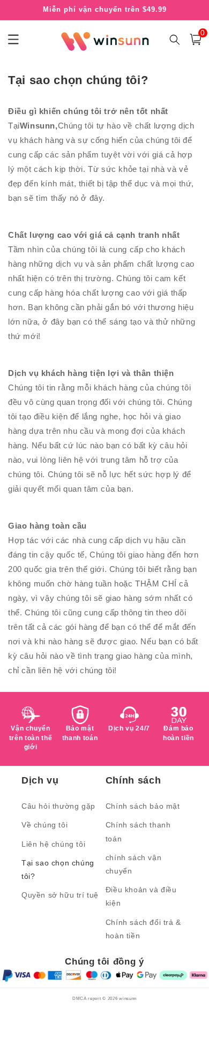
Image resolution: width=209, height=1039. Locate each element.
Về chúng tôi (44, 824)
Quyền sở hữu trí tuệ (60, 895)
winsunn (128, 998)
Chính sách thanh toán (138, 831)
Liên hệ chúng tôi (53, 844)
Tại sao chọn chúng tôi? (57, 869)
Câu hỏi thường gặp (58, 806)
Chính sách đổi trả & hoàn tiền (143, 929)
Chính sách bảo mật (143, 806)
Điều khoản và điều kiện (141, 896)
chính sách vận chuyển (133, 864)
